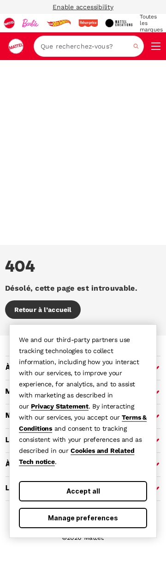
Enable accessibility (83, 7)
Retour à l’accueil (42, 309)
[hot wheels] (58, 23)
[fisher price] (88, 23)
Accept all (83, 491)
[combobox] (89, 46)
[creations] (118, 23)
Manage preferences (83, 518)
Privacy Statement (60, 406)
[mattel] (9, 23)
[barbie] (30, 23)
